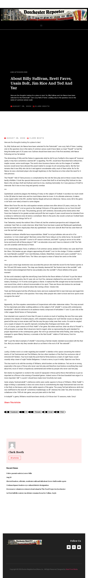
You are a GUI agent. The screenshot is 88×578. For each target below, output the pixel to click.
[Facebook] (69, 547)
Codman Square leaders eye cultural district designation (27, 485)
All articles (15, 458)
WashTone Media (72, 569)
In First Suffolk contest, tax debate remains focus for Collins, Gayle (31, 493)
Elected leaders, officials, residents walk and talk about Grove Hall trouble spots (36, 481)
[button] (41, 25)
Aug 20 (8, 477)
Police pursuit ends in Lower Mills (19, 473)
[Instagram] (74, 547)
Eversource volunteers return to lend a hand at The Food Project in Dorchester (35, 489)
